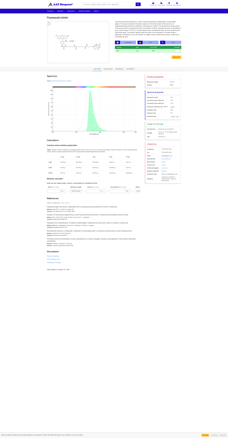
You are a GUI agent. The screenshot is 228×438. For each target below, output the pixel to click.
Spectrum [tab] (97, 69)
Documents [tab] (130, 69)
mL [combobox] (101, 191)
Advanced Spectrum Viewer (61, 81)
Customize (214, 435)
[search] (138, 4)
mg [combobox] (62, 191)
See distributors (166, 159)
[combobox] (109, 4)
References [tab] (119, 69)
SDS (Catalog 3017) (53, 259)
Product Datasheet (53, 256)
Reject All (223, 435)
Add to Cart (176, 57)
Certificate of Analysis (54, 262)
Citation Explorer (65, 203)
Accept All (205, 435)
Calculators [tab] (108, 69)
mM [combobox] (127, 191)
